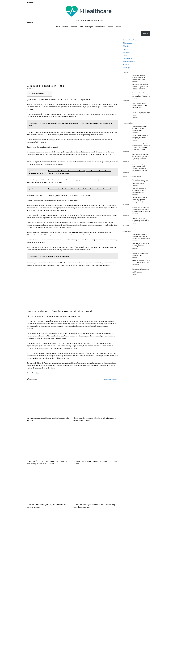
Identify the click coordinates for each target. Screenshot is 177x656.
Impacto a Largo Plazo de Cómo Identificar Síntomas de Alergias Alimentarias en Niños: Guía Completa (141, 146)
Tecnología (126, 67)
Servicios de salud (129, 61)
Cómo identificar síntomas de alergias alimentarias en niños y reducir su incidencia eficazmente (140, 157)
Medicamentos (128, 43)
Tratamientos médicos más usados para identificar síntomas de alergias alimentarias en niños (140, 200)
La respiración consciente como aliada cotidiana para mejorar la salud (140, 128)
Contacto (118, 27)
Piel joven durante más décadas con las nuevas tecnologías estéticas (139, 190)
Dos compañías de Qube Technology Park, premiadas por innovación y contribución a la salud (48, 462)
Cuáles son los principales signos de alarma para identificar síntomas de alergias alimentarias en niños (140, 167)
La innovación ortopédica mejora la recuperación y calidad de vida (95, 462)
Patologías (89, 27)
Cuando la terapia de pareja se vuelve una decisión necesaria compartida (141, 262)
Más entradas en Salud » (111, 379)
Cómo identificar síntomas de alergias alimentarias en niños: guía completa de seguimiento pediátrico (141, 210)
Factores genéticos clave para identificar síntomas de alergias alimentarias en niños (140, 137)
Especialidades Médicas (104, 27)
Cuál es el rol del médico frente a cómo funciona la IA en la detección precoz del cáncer (140, 221)
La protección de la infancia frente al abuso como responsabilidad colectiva (140, 245)
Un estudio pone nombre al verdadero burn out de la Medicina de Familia (140, 182)
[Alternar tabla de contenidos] (48, 93)
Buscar (145, 34)
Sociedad (73, 27)
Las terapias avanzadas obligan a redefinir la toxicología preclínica (48, 419)
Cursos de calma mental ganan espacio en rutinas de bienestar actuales (46, 506)
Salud (81, 27)
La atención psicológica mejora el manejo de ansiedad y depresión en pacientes (94, 506)
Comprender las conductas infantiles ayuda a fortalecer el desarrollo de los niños (94, 419)
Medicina (126, 46)
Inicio (58, 27)
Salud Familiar (128, 58)
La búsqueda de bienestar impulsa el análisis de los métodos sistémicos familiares (141, 236)
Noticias (65, 27)
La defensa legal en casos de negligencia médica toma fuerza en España (140, 271)
